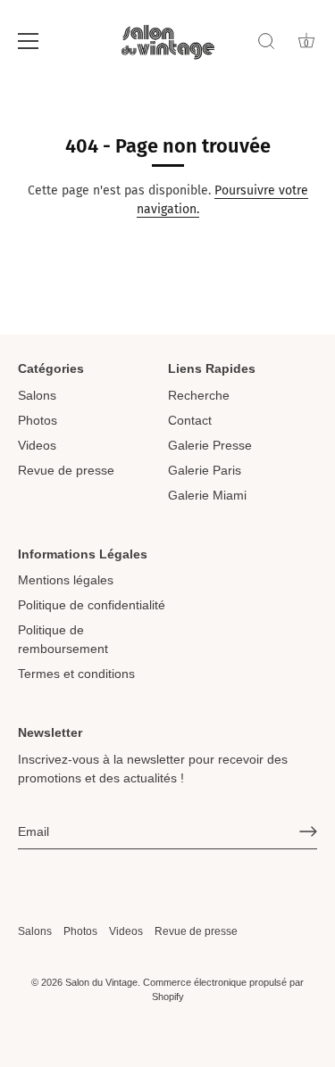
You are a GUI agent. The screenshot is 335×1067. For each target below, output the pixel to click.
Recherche (199, 395)
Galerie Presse (210, 445)
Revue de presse (66, 470)
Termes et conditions (76, 673)
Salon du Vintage (101, 982)
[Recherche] (266, 43)
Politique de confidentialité (91, 605)
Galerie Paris (204, 470)
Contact (190, 420)
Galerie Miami (207, 495)
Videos (37, 445)
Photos (37, 420)
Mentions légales (65, 580)
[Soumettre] (308, 831)
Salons (37, 395)
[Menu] (28, 41)
